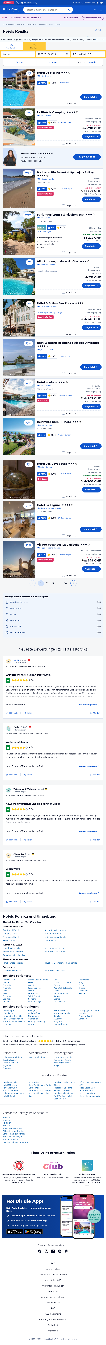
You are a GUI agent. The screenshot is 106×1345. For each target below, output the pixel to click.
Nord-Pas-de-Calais (62, 1013)
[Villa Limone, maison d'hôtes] (19, 276)
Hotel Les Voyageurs (52, 463)
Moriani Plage (34, 1001)
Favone (82, 993)
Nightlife (7, 1065)
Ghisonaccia (8, 1001)
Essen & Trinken (10, 1062)
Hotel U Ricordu (10, 1085)
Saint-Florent (34, 996)
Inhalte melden (53, 1269)
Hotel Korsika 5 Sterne (54, 948)
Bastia (6, 993)
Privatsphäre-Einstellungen (53, 1297)
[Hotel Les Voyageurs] (19, 479)
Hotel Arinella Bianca (63, 1093)
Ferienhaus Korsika (53, 933)
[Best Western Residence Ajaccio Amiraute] (19, 357)
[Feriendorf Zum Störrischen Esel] (19, 233)
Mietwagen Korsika (62, 1062)
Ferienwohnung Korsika (55, 937)
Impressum (53, 1331)
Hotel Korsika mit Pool (54, 970)
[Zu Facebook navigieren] (40, 1251)
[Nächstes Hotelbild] (31, 87)
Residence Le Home (63, 1087)
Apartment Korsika (11, 930)
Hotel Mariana (47, 382)
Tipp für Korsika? (10, 1139)
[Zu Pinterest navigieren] (59, 1251)
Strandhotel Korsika (12, 970)
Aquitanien (33, 1018)
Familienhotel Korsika (13, 963)
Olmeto (31, 985)
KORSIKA (7, 1123)
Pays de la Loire (61, 1010)
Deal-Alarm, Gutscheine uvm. (53, 1274)
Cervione (32, 999)
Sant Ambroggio (61, 993)
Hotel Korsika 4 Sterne (13, 951)
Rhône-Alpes (9, 1010)
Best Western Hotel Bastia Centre (63, 1097)
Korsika (57, 1016)
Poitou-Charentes (62, 1024)
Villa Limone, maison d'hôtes (58, 261)
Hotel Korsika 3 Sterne (54, 951)
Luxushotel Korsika (11, 948)
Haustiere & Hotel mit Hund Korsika (60, 963)
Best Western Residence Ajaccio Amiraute (68, 342)
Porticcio (7, 985)
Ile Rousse (33, 993)
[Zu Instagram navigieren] (46, 1251)
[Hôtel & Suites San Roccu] (19, 317)
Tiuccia (82, 988)
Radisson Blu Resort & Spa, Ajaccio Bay (65, 172)
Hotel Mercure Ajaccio (90, 1096)
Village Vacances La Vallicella (58, 544)
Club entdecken (71, 18)
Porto (81, 985)
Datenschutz (53, 1291)
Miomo (57, 999)
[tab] (11, 46)
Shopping (7, 1068)
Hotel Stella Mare (87, 1087)
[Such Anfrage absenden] (69, 10)
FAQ (53, 1263)
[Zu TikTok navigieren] (53, 1251)
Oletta (31, 990)
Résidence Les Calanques (40, 1090)
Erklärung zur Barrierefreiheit (53, 1319)
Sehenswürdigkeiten (12, 1057)
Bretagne (32, 1010)
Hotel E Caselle (10, 1096)
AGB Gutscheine (53, 1314)
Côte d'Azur (8, 1013)
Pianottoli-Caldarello (63, 988)
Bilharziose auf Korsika (13, 1131)
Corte (56, 979)
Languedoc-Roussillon (13, 1016)
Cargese (57, 985)
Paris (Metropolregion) (13, 1018)
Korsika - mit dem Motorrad (15, 1142)
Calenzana (83, 990)
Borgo (81, 982)
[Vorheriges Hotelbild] (6, 87)
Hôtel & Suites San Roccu (55, 303)
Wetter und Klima (36, 1057)
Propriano (7, 996)
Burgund (58, 1021)
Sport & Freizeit (10, 1060)
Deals (7, 3)
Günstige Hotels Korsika (14, 955)
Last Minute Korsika (63, 1057)
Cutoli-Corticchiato (62, 982)
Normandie (33, 1016)
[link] (95, 10)
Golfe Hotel (33, 1087)
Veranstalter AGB (53, 1280)
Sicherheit (53, 1325)
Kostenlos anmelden (92, 18)
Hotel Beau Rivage (88, 1093)
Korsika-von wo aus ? (12, 1128)
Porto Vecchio (9, 979)
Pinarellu (7, 988)
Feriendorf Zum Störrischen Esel (60, 214)
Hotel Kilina (33, 1082)
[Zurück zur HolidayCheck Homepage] (11, 10)
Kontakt (76, 3)
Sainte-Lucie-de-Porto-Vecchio (38, 981)
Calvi (5, 990)
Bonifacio (7, 999)
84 (65, 583)
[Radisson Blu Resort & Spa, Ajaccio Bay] (19, 188)
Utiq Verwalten (53, 1302)
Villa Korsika (50, 940)
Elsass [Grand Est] (36, 1021)
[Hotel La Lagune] (19, 519)
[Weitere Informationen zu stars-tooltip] (69, 72)
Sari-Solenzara (35, 988)
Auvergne (58, 1018)
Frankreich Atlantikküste (14, 1021)
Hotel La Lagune (49, 505)
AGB (53, 1308)
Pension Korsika (10, 940)
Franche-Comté (86, 1016)
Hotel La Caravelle (62, 1090)
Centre (31, 1024)
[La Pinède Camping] (19, 127)
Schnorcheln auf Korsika (14, 1133)
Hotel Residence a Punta (39, 1085)
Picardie (82, 1013)
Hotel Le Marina (48, 72)
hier (96, 39)
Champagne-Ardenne (89, 1010)
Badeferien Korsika (62, 1060)
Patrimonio (84, 979)
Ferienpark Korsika (11, 937)
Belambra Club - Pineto (54, 422)
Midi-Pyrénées (34, 1013)
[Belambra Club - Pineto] (19, 436)
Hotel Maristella (10, 1082)
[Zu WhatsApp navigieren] (66, 1251)
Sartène (57, 996)
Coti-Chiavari (59, 1001)
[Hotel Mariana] (19, 397)
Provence (7, 1024)
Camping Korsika (10, 933)
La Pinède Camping (51, 112)
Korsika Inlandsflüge (12, 1136)
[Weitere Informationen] (83, 128)
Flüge (56, 1065)
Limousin (83, 1018)
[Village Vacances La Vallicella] (19, 559)
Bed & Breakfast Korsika (55, 930)
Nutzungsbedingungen (53, 1286)
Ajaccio (6, 982)
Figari (56, 990)
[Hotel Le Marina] (19, 87)
